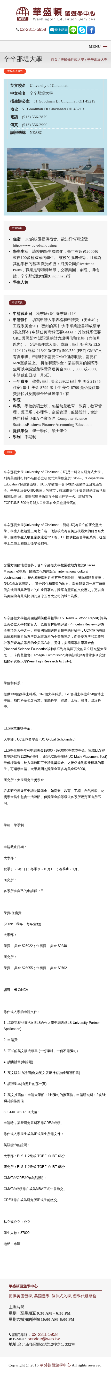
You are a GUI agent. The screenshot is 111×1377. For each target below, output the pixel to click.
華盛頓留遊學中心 (23, 1286)
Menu (95, 46)
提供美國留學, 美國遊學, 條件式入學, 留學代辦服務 (52, 1296)
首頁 (54, 59)
